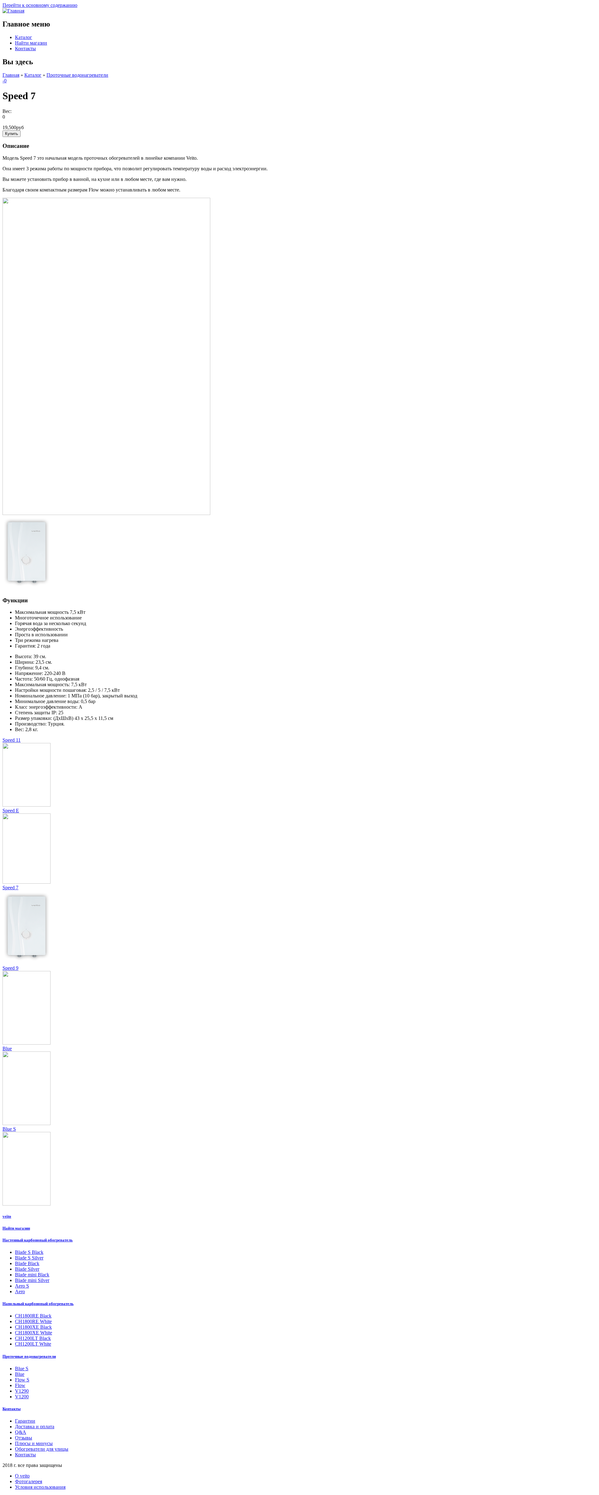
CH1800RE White (33, 1321)
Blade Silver (27, 1269)
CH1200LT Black (33, 1338)
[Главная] (13, 10)
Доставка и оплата (34, 1426)
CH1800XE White (33, 1332)
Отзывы (23, 1437)
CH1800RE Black (33, 1315)
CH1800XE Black (33, 1327)
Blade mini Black (32, 1274)
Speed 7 (10, 887)
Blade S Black (29, 1252)
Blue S (9, 1129)
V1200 (22, 1396)
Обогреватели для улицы (41, 1449)
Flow (20, 1385)
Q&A (20, 1432)
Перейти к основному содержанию (39, 5)
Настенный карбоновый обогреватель (37, 1240)
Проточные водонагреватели (77, 75)
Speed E (10, 810)
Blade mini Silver (32, 1280)
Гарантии (25, 1421)
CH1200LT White (33, 1344)
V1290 (22, 1391)
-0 (4, 80)
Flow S (22, 1379)
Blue (7, 1048)
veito (6, 1216)
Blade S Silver (29, 1257)
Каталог (23, 37)
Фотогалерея (28, 1481)
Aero (20, 1291)
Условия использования (40, 1487)
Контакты (25, 48)
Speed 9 (10, 968)
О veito (22, 1475)
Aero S (22, 1286)
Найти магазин (31, 43)
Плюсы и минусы (34, 1443)
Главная (10, 75)
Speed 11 (11, 740)
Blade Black (27, 1263)
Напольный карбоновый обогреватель (38, 1303)
